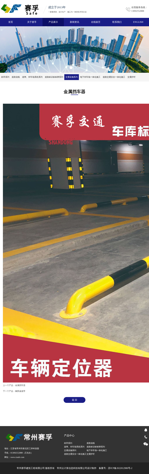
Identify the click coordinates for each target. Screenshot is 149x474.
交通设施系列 (71, 77)
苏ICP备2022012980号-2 (120, 468)
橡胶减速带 (20, 391)
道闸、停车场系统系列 (32, 77)
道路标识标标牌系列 (54, 77)
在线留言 (95, 22)
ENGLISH (138, 22)
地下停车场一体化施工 (90, 77)
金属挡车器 (20, 385)
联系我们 (117, 22)
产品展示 (53, 22)
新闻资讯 (74, 22)
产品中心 (69, 435)
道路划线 (16, 77)
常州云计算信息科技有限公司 (72, 468)
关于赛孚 (32, 22)
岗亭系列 (5, 77)
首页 (10, 22)
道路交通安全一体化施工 (114, 77)
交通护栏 (131, 77)
